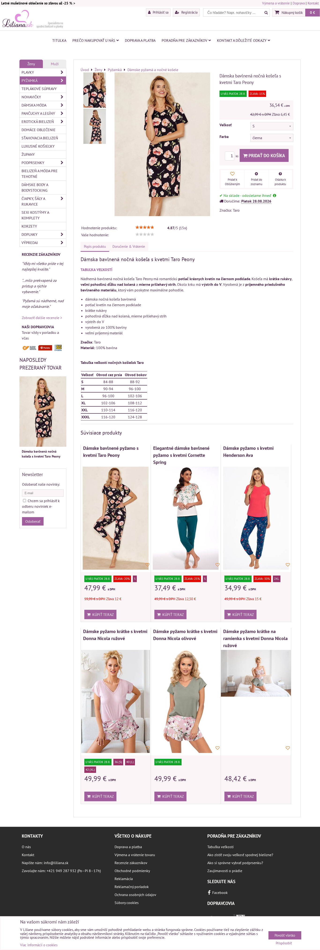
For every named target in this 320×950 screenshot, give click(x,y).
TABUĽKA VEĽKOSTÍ (96, 269)
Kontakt (313, 3)
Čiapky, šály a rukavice (33, 201)
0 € (312, 12)
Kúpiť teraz (102, 614)
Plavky (28, 72)
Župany (28, 154)
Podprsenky (33, 162)
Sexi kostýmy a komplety (35, 215)
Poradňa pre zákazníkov (184, 40)
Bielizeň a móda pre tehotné (40, 173)
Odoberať (32, 521)
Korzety (29, 226)
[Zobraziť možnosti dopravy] (43, 349)
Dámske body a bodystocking (35, 187)
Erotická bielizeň (38, 121)
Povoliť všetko (285, 935)
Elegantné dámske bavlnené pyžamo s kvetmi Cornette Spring (181, 455)
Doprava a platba (140, 40)
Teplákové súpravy (39, 88)
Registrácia (188, 12)
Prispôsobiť (284, 943)
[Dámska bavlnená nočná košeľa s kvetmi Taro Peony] (95, 90)
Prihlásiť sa (160, 12)
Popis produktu (95, 246)
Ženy (31, 63)
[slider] (144, 227)
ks (237, 156)
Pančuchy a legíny (38, 113)
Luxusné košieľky (38, 146)
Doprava (299, 3)
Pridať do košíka (266, 155)
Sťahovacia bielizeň (40, 138)
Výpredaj (30, 242)
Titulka (59, 40)
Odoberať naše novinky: (41, 484)
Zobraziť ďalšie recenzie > (42, 317)
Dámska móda (34, 105)
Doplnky (29, 234)
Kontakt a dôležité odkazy (242, 40)
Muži (55, 63)
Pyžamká (29, 80)
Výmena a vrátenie (276, 3)
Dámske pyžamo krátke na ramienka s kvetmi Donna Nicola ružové (255, 638)
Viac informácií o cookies (38, 945)
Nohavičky (31, 97)
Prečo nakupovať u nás (93, 40)
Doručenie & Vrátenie (128, 246)
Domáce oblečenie (39, 129)
